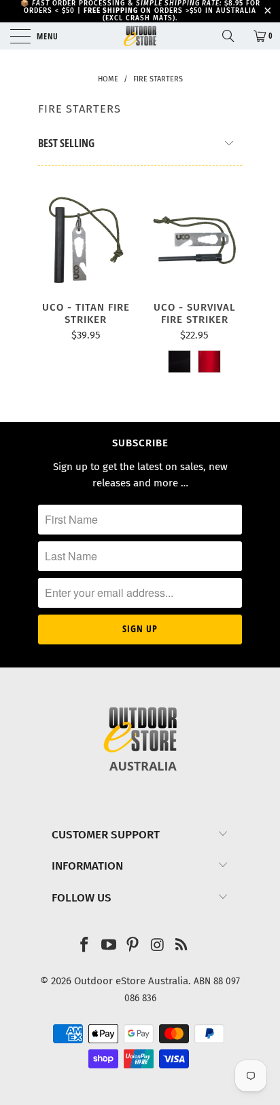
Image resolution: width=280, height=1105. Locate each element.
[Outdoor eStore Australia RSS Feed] (182, 945)
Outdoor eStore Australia (131, 981)
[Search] (233, 36)
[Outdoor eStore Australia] (140, 36)
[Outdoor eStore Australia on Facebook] (85, 945)
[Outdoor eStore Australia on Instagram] (157, 945)
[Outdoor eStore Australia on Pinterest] (133, 945)
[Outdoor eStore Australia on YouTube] (109, 945)
